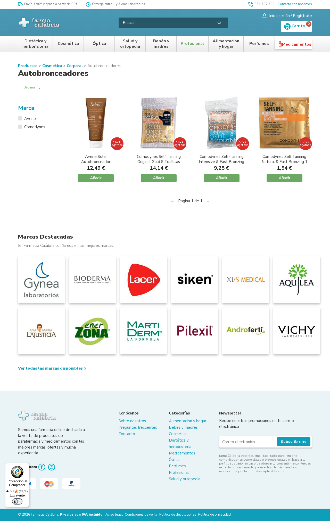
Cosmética (68, 43)
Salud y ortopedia (130, 44)
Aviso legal (114, 514)
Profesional (192, 43)
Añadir (96, 178)
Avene (30, 118)
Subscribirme (293, 441)
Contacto (127, 433)
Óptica (99, 43)
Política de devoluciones (177, 514)
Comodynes (34, 126)
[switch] (17, 501)
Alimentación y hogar (226, 44)
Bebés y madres (161, 44)
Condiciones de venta (141, 514)
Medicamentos (296, 44)
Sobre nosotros (132, 421)
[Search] (219, 22)
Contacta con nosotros (295, 4)
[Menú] (26, 466)
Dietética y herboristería (35, 44)
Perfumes (259, 43)
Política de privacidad (214, 514)
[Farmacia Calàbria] (39, 22)
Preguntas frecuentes (138, 427)
